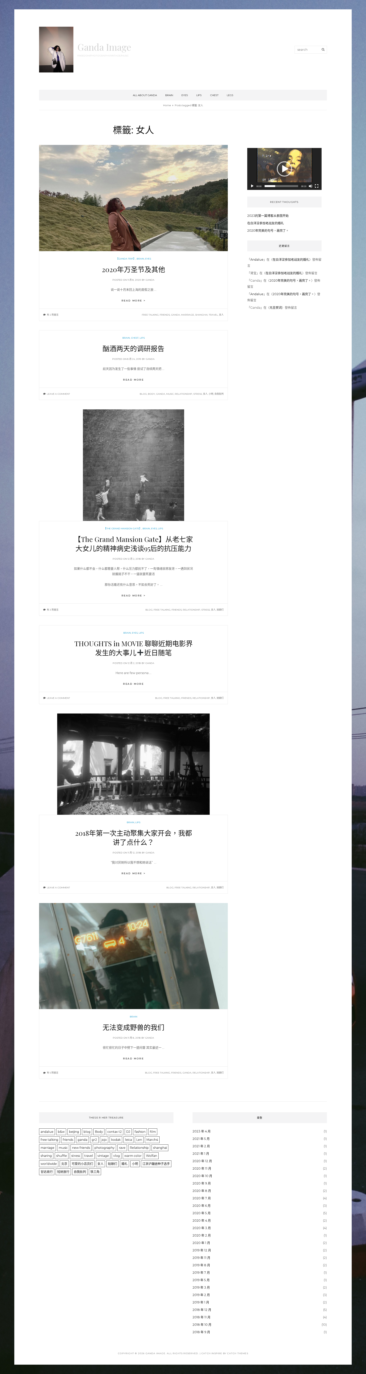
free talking (150, 314)
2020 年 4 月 (202, 1220)
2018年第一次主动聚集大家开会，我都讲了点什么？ (133, 837)
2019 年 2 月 (201, 1295)
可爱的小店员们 (82, 1164)
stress (197, 393)
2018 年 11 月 (201, 1317)
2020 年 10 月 (202, 1176)
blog (143, 393)
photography (104, 1148)
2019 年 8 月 (201, 1265)
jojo (104, 1140)
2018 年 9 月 (201, 1332)
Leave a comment (58, 393)
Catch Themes (237, 1353)
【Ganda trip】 (126, 258)
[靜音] (310, 186)
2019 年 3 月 (201, 1287)
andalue (47, 1132)
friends (165, 314)
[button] (284, 169)
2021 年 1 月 (201, 1153)
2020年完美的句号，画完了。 (268, 230)
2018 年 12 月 (202, 1310)
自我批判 (219, 393)
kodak (116, 1140)
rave (122, 1148)
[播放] (252, 186)
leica (128, 1140)
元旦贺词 (276, 307)
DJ (128, 1132)
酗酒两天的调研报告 (133, 348)
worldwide (49, 1164)
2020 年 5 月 (202, 1213)
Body (151, 393)
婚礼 (124, 1164)
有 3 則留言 (53, 609)
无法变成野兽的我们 (133, 1027)
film (153, 1132)
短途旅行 (63, 1172)
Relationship (183, 393)
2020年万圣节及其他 (133, 269)
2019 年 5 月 (201, 1280)
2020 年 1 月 (201, 1243)
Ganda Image (104, 47)
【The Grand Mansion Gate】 (122, 528)
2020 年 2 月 (202, 1235)
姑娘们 (220, 609)
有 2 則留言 (53, 314)
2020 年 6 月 (202, 1206)
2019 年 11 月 (201, 1258)
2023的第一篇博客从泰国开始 (268, 216)
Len (139, 1140)
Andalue (256, 259)
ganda (149, 279)
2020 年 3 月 (202, 1228)
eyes (184, 95)
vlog (116, 1156)
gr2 (94, 1140)
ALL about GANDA (145, 95)
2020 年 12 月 (202, 1161)
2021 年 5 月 (201, 1139)
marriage (187, 314)
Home (167, 105)
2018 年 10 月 (202, 1325)
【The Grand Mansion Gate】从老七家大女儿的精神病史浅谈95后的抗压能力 (133, 543)
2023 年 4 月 (202, 1131)
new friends (81, 1148)
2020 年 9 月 (202, 1183)
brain (169, 95)
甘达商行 (47, 1172)
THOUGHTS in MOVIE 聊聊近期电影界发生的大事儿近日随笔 (133, 648)
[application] (284, 169)
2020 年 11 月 (202, 1168)
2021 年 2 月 (201, 1146)
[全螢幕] (317, 186)
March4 (152, 1140)
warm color (133, 1156)
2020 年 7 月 (202, 1198)
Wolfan (151, 1156)
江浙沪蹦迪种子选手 (156, 1164)
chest (214, 95)
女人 (221, 314)
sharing (46, 1156)
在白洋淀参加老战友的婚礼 (265, 223)
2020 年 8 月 (202, 1191)
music (170, 393)
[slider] (281, 186)
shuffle (61, 1156)
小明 (211, 393)
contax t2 (114, 1132)
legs (230, 95)
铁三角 (95, 1172)
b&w (61, 1132)
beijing (74, 1132)
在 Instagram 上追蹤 (287, 136)
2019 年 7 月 (201, 1272)
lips (199, 95)
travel (213, 314)
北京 (64, 1164)
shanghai (201, 314)
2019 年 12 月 (202, 1250)
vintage (103, 1156)
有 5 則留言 (52, 1072)
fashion (140, 1132)
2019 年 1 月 (201, 1302)
